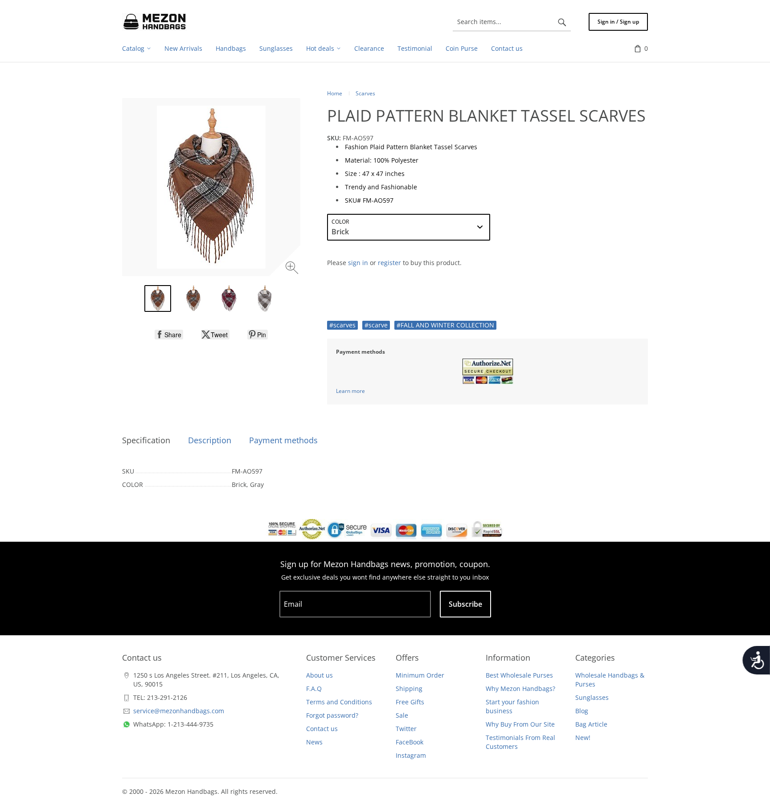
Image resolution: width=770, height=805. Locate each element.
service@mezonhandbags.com (178, 711)
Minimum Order (420, 675)
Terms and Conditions (339, 702)
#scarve (376, 325)
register (389, 262)
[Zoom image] (293, 269)
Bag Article (591, 724)
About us (319, 675)
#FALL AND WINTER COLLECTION (445, 325)
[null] (169, 334)
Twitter (406, 728)
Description (209, 440)
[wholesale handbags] (154, 21)
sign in (358, 262)
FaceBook (409, 742)
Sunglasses (592, 697)
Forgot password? (332, 715)
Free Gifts (410, 702)
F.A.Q (314, 688)
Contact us (322, 728)
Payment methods (283, 440)
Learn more (350, 391)
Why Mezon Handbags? (520, 688)
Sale (402, 715)
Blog (581, 711)
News (314, 742)
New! (582, 737)
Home (334, 93)
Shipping (409, 688)
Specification (146, 440)
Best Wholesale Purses (519, 675)
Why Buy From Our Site (520, 724)
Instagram (411, 755)
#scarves (342, 325)
